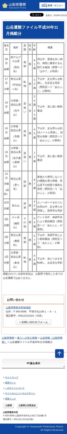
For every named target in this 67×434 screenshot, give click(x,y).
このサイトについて (14, 388)
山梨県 (9, 405)
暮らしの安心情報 (27, 337)
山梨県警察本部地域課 (18, 307)
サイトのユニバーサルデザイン (20, 393)
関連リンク (10, 399)
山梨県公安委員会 (27, 405)
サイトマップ (11, 377)
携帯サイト (10, 383)
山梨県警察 (8, 337)
